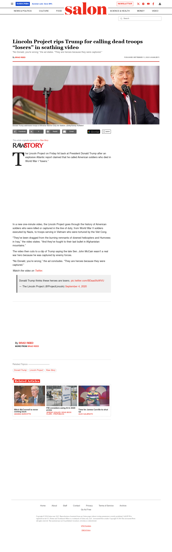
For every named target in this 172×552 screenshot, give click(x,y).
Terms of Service (106, 506)
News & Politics (23, 11)
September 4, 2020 (76, 286)
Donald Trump (20, 370)
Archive (123, 506)
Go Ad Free (86, 510)
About (54, 506)
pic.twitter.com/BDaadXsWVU (87, 281)
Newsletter (125, 4)
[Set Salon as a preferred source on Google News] (93, 132)
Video (155, 11)
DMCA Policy (86, 530)
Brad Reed (20, 57)
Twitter (38, 271)
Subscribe (23, 4)
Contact (76, 506)
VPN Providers (86, 526)
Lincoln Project (36, 370)
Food (59, 11)
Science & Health (120, 11)
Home (43, 506)
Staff (65, 506)
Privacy (89, 506)
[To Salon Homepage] (86, 8)
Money (141, 11)
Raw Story (44, 140)
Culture (44, 11)
